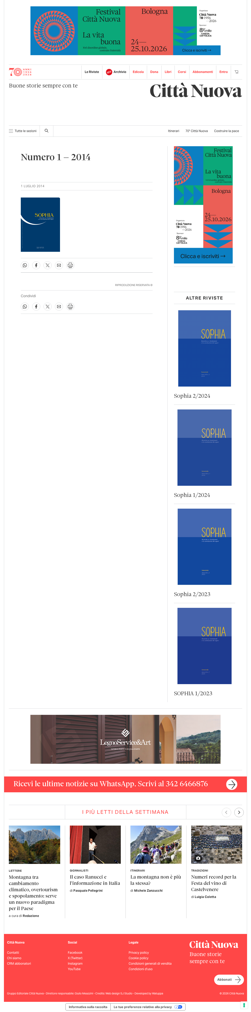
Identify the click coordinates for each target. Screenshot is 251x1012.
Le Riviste (92, 72)
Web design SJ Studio (119, 993)
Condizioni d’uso (141, 969)
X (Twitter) (75, 958)
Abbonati (224, 980)
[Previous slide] (226, 812)
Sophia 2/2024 (192, 396)
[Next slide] (239, 812)
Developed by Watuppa (149, 993)
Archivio (120, 72)
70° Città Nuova (197, 131)
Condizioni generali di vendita (150, 964)
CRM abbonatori (19, 964)
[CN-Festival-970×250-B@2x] (125, 30)
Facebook (75, 953)
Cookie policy (138, 958)
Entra (223, 72)
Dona (154, 72)
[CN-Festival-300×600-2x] (203, 204)
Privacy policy (139, 953)
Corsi (182, 72)
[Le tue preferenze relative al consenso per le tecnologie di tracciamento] (244, 1005)
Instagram (75, 964)
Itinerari (173, 131)
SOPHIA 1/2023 (193, 694)
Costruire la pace (226, 131)
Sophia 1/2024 (192, 495)
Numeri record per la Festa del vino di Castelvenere (213, 883)
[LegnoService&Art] (125, 739)
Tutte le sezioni (25, 131)
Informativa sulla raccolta (88, 1007)
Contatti (13, 953)
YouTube (74, 969)
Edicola (138, 72)
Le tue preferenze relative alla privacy (143, 1007)
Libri (168, 72)
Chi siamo (14, 958)
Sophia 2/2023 (192, 595)
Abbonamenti (203, 72)
